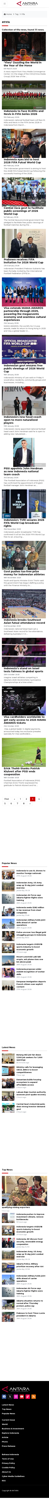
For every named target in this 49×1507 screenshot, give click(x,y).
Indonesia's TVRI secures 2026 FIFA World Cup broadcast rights (24, 522)
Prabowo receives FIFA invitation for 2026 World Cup (23, 261)
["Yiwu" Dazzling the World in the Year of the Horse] (24, 46)
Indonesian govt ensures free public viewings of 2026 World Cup (24, 368)
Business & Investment (13, 1429)
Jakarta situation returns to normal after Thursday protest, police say (29, 1303)
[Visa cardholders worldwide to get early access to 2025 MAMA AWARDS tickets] (24, 701)
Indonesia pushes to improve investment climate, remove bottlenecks (30, 1217)
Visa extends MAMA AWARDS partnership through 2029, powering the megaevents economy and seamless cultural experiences (25, 313)
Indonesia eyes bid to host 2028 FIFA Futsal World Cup (22, 161)
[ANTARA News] (27, 3)
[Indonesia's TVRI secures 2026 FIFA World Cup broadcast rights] (24, 504)
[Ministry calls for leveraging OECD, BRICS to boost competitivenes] (8, 1071)
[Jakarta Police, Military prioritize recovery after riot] (8, 1267)
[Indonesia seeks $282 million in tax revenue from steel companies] (8, 911)
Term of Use (8, 1459)
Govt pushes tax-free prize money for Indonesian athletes (24, 573)
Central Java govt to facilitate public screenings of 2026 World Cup (24, 210)
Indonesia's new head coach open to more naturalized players (22, 419)
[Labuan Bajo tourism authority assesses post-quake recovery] (8, 1095)
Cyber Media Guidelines (13, 1476)
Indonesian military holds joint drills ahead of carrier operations (30, 922)
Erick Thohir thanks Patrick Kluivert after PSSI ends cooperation (22, 771)
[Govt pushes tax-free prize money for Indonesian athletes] (24, 555)
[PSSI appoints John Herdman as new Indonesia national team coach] (24, 452)
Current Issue (8, 1420)
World (5, 1424)
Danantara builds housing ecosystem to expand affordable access (28, 1082)
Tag (16, 14)
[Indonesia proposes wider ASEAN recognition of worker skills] (8, 973)
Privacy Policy (8, 1463)
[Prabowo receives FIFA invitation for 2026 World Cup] (24, 243)
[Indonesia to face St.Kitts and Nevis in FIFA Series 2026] (24, 95)
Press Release (8, 1446)
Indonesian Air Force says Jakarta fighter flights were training (29, 898)
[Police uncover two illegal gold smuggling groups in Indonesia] (8, 936)
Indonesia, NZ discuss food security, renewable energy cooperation (29, 1241)
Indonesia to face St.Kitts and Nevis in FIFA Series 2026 (23, 113)
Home (9, 14)
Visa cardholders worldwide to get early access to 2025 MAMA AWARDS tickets (25, 719)
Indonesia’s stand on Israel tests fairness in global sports (23, 670)
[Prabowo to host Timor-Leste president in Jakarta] (8, 1317)
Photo (5, 1442)
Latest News (8, 1047)
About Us (6, 1472)
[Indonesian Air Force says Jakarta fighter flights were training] (8, 899)
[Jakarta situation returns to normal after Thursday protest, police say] (8, 1304)
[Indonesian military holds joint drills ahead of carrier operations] (8, 923)
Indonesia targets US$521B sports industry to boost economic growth (29, 947)
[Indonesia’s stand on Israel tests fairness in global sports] (24, 652)
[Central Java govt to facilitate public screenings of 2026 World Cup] (24, 192)
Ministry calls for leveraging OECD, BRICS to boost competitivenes (29, 1070)
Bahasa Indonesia (10, 1454)
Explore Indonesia (10, 1433)
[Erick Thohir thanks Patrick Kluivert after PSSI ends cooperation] (24, 752)
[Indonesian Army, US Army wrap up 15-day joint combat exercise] (8, 886)
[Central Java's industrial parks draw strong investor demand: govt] (8, 1107)
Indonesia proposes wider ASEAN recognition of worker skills (30, 971)
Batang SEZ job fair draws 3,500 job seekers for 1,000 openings (29, 1057)
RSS (4, 1481)
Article (5, 1437)
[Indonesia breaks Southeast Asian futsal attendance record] (24, 604)
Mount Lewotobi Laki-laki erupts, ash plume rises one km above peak (29, 959)
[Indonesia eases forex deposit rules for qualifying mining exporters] (24, 1191)
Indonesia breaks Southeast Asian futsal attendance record (24, 621)
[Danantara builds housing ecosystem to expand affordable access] (8, 1083)
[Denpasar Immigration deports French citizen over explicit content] (8, 985)
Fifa (23, 14)
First (6, 799)
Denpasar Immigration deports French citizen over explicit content (31, 984)
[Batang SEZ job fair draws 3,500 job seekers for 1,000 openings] (8, 1058)
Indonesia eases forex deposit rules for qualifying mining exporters (22, 1206)
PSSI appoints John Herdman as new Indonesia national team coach (23, 471)
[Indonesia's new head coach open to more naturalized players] (24, 401)
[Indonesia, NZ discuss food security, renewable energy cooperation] (8, 1243)
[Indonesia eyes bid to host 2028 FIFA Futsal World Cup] (24, 143)
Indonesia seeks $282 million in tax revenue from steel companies (30, 910)
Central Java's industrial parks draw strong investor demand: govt (30, 1106)
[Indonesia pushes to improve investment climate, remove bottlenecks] (8, 1218)
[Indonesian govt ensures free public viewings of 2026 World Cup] (24, 349)
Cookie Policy (8, 1467)
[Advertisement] (24, 834)
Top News (7, 1170)
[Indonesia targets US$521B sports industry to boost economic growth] (8, 948)
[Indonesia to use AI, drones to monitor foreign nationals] (8, 874)
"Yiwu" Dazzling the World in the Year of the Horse (22, 64)
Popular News (9, 863)
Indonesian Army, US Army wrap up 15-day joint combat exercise (29, 885)
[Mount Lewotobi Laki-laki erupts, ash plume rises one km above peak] (8, 960)
